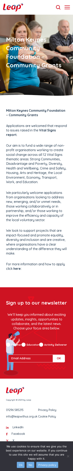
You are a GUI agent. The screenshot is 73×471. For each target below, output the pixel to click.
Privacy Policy (47, 410)
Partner (16, 344)
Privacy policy (47, 465)
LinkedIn (18, 427)
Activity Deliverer (55, 344)
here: (17, 269)
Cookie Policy (47, 416)
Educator (33, 344)
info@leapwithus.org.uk (22, 416)
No (30, 465)
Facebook (18, 434)
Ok (21, 465)
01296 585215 (15, 410)
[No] (68, 456)
